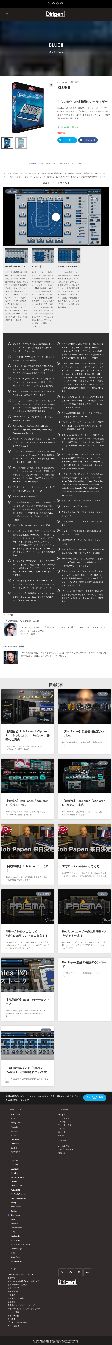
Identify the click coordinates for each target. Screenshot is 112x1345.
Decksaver (15, 1144)
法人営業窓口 (13, 1291)
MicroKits (14, 1181)
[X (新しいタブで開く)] (49, 3)
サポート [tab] (79, 163)
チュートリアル (64, 1125)
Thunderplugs (16, 1248)
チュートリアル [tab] (66, 163)
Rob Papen (58, 52)
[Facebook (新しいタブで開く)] (53, 3)
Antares (14, 1131)
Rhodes (14, 1211)
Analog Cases (16, 1123)
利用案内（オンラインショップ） (22, 1305)
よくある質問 (64, 1146)
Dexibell (14, 1148)
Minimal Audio (16, 1186)
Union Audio (15, 1257)
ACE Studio (15, 1114)
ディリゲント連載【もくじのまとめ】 (24, 1281)
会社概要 (11, 1319)
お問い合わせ (13, 1326)
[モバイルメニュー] (7, 14)
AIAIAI (13, 1119)
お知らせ (62, 1153)
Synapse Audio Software (20, 1244)
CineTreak (15, 1140)
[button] (51, 85)
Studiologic (15, 1236)
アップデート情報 (65, 1149)
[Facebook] (70, 1272)
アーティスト (64, 1118)
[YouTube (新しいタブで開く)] (61, 3)
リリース (62, 1135)
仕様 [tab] (41, 163)
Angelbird (14, 1127)
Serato (13, 1219)
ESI (12, 1156)
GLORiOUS (15, 1169)
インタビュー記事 (27, 634)
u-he (13, 1253)
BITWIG (14, 1135)
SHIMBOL (14, 1223)
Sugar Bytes (15, 1240)
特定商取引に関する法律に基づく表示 (24, 1308)
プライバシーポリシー (17, 1322)
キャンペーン (64, 1115)
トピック (62, 1128)
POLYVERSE (15, 1190)
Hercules (14, 1173)
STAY (13, 1232)
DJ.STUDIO (15, 1152)
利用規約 (11, 1295)
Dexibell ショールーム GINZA (20, 1274)
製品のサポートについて (18, 1284)
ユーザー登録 (13, 1312)
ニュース (62, 1132)
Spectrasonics (16, 1228)
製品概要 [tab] (32, 163)
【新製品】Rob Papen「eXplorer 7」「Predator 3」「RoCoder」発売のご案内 (27, 735)
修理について (13, 1288)
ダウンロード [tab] (51, 163)
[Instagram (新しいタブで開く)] (57, 3)
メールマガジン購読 (16, 1298)
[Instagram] (79, 1272)
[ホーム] (50, 52)
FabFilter (14, 1165)
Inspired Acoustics (18, 1177)
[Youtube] (87, 1272)
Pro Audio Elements (18, 1194)
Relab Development (18, 1198)
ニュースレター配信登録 (95, 1097)
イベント (62, 1121)
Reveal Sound (16, 1207)
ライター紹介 (13, 1315)
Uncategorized (16, 1261)
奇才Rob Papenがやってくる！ (82, 866)
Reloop (13, 1202)
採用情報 (11, 1278)
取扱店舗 (11, 1302)
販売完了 (75, 82)
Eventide (14, 1161)
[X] (62, 1272)
